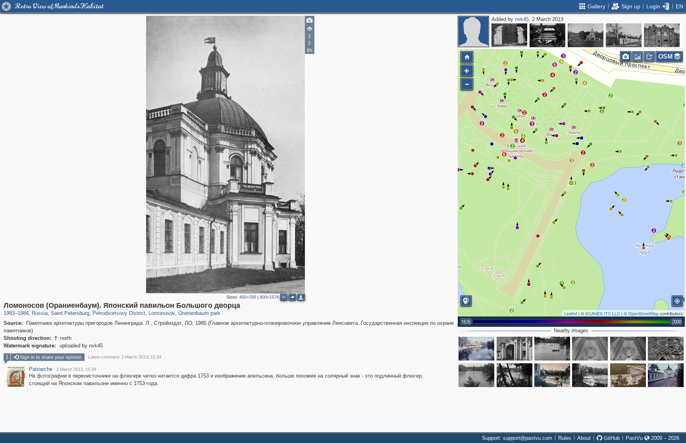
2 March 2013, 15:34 (76, 369)
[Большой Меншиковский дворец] (590, 375)
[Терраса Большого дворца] (628, 375)
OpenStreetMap (643, 313)
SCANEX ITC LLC (602, 313)
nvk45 (522, 19)
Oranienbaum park (199, 313)
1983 (9, 313)
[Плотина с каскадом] (547, 35)
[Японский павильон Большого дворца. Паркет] (666, 349)
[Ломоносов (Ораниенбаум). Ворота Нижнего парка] (509, 35)
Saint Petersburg (70, 313)
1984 (23, 313)
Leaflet (570, 313)
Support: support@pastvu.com (517, 438)
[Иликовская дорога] (666, 375)
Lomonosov (161, 313)
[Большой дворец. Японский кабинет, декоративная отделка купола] (628, 349)
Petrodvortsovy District (118, 313)
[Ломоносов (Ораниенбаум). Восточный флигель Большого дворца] (624, 35)
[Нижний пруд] (476, 349)
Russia (40, 313)
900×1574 (269, 297)
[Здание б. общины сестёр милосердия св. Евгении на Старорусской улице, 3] (662, 35)
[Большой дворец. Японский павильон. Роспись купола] (590, 349)
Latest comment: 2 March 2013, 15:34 (124, 357)
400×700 (247, 297)
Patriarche (40, 369)
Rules (564, 438)
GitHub (611, 438)
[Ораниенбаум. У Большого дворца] (552, 375)
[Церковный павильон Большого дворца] (585, 35)
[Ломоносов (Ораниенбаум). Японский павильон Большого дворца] (571, 182)
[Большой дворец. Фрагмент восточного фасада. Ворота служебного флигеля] (514, 349)
